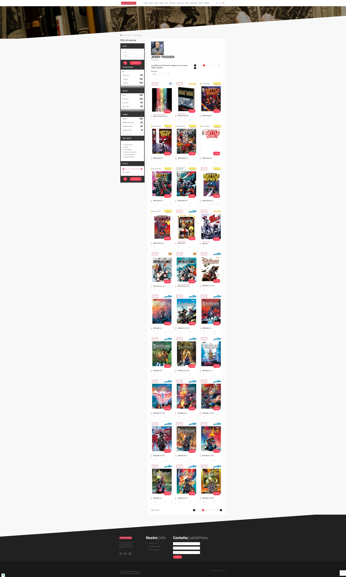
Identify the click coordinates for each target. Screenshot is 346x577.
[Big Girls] (211, 228)
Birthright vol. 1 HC (208, 285)
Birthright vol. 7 (158, 498)
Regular (132, 79)
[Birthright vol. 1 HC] (211, 271)
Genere (156, 3)
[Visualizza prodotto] (165, 119)
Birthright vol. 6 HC (159, 455)
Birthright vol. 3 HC (183, 370)
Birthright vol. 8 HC (208, 498)
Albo (123, 71)
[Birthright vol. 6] (186, 441)
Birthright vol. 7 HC (208, 455)
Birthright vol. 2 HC (183, 328)
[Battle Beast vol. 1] (211, 186)
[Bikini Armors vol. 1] (162, 271)
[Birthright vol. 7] (162, 483)
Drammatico (132, 106)
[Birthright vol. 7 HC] (211, 441)
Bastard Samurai (183, 115)
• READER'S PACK (132, 126)
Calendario (206, 3)
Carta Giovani (180, 3)
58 (219, 65)
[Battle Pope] (186, 228)
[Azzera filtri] (125, 63)
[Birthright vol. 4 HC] (162, 398)
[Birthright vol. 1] (162, 313)
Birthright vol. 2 (207, 328)
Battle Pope (181, 243)
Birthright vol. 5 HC (208, 413)
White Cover (132, 86)
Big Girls (205, 244)
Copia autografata (129, 154)
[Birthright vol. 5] (186, 398)
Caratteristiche (128, 67)
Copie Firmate (193, 3)
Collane (146, 3)
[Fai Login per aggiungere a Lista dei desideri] (154, 119)
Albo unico (132, 75)
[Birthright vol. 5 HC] (211, 398)
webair (224, 570)
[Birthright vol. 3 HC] (186, 356)
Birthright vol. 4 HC (159, 413)
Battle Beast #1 (207, 115)
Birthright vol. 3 (158, 370)
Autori (166, 3)
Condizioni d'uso (153, 543)
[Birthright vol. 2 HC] (186, 313)
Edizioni (151, 3)
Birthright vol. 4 (207, 370)
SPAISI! (200, 3)
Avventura (132, 99)
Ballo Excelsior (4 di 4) (160, 116)
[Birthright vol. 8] (186, 483)
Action (132, 95)
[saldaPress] (128, 3)
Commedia (132, 102)
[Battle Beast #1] (211, 101)
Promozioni (172, 3)
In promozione (128, 144)
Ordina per (154, 71)
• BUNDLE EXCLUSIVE (132, 122)
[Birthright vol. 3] (162, 356)
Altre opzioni (127, 138)
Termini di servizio (153, 550)
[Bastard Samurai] (186, 101)
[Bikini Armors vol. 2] (186, 271)
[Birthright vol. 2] (211, 313)
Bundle (187, 3)
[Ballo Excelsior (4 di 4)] (162, 101)
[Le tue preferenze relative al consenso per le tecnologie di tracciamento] (3, 575)
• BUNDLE (132, 119)
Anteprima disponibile (130, 152)
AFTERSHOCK (126, 134)
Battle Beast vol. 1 (208, 200)
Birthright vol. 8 (182, 498)
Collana (125, 114)
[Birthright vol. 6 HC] (162, 441)
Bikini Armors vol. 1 (159, 286)
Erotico (132, 110)
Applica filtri (136, 63)
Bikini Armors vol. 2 (184, 286)
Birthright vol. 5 (182, 413)
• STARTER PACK (132, 130)
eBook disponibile (214, 204)
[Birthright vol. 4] (211, 356)
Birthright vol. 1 (158, 328)
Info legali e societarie (154, 546)
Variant (132, 83)
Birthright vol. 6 (182, 455)
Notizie (161, 3)
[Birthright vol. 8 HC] (211, 483)
